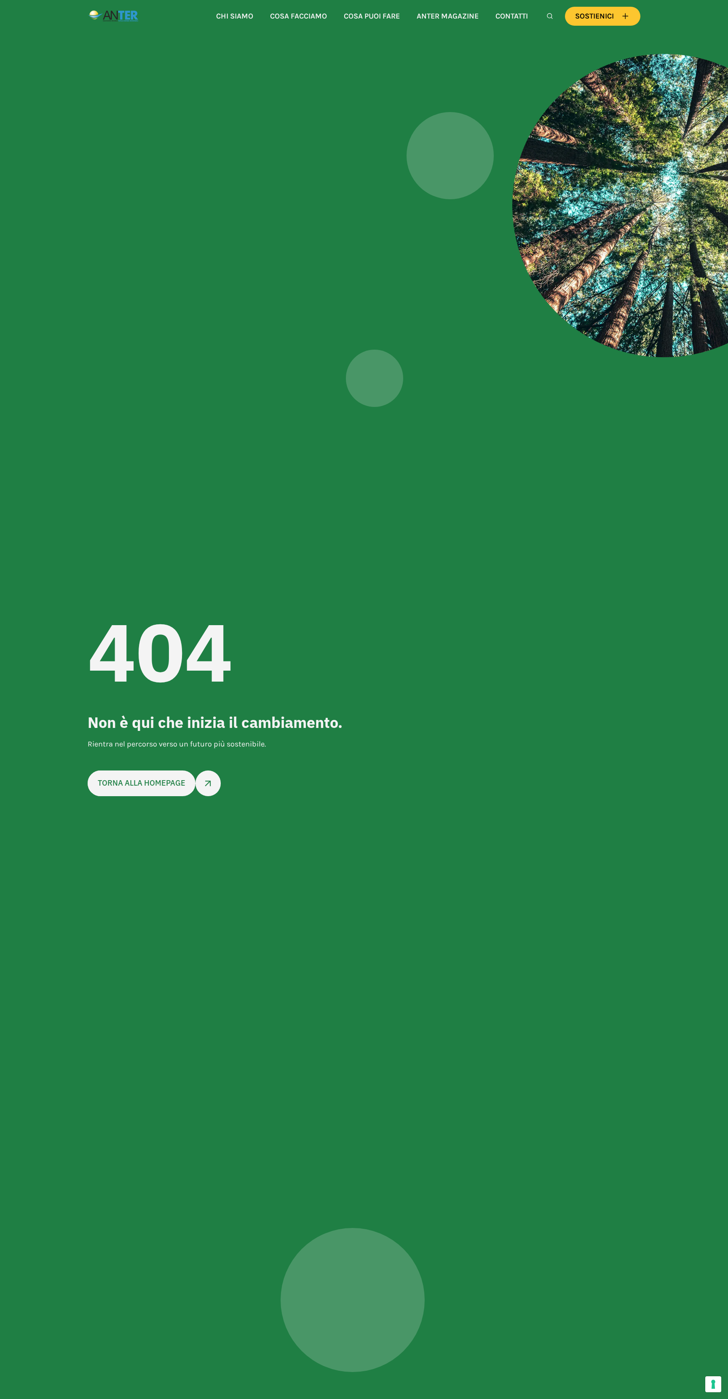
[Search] (549, 16)
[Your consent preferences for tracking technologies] (713, 1384)
